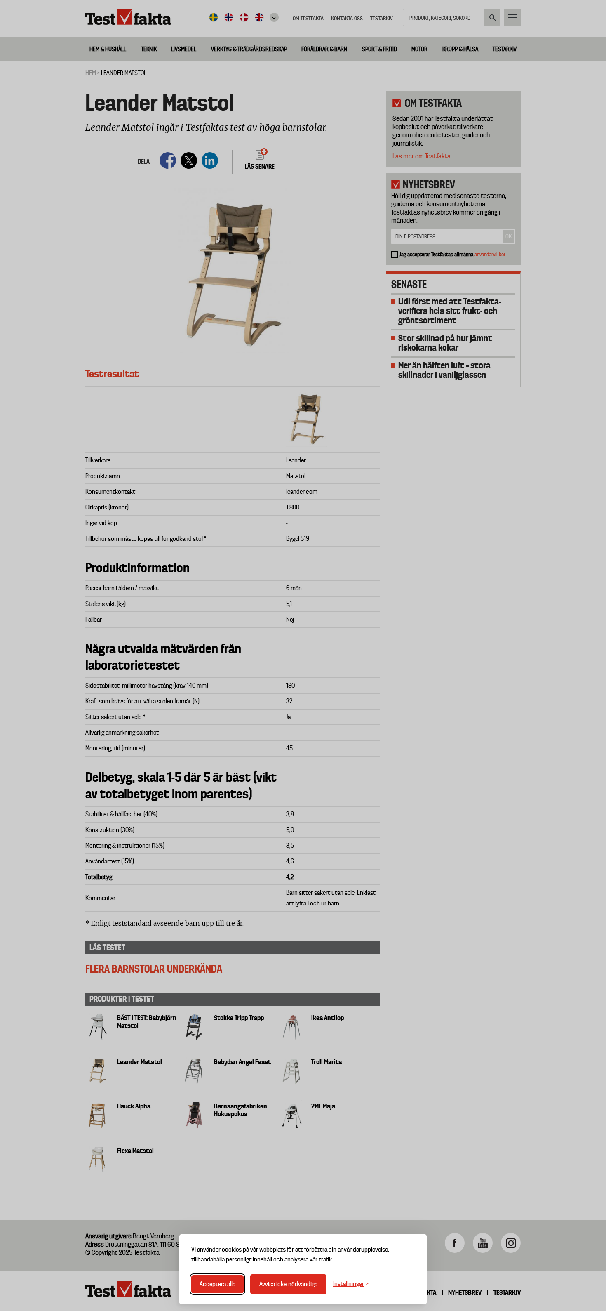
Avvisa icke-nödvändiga (288, 1284)
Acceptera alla (217, 1284)
